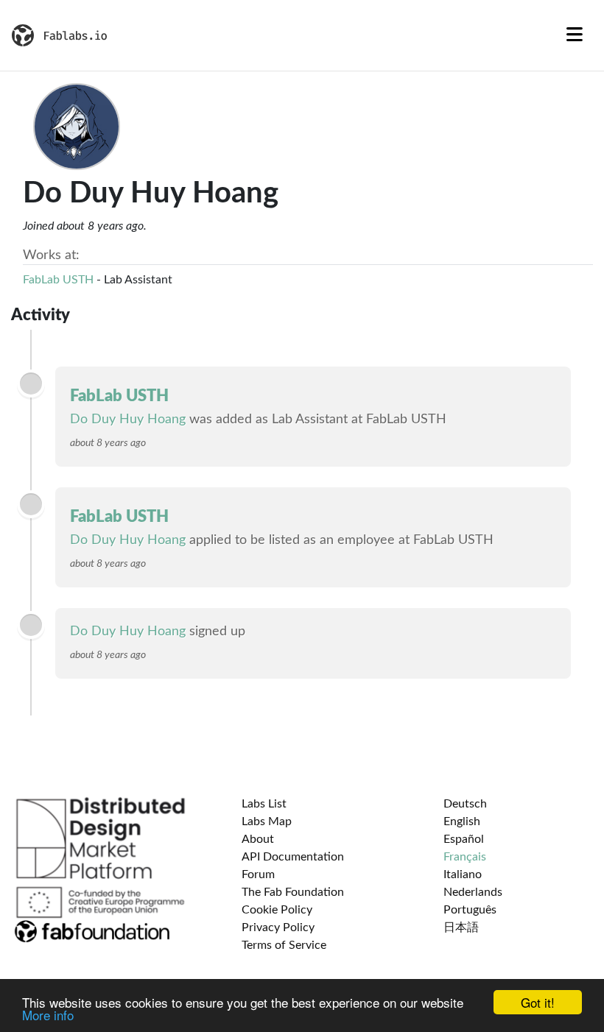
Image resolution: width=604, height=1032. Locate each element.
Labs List (264, 804)
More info (48, 1015)
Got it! (538, 1002)
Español (463, 839)
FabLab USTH (58, 280)
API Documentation (293, 857)
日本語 (461, 927)
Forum (258, 874)
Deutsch (465, 804)
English (461, 821)
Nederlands (472, 892)
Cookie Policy (277, 910)
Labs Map (267, 821)
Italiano (462, 874)
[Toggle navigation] (574, 35)
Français (464, 857)
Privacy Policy (278, 927)
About (258, 839)
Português (469, 910)
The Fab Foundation (293, 892)
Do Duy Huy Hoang (128, 419)
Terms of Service (284, 945)
